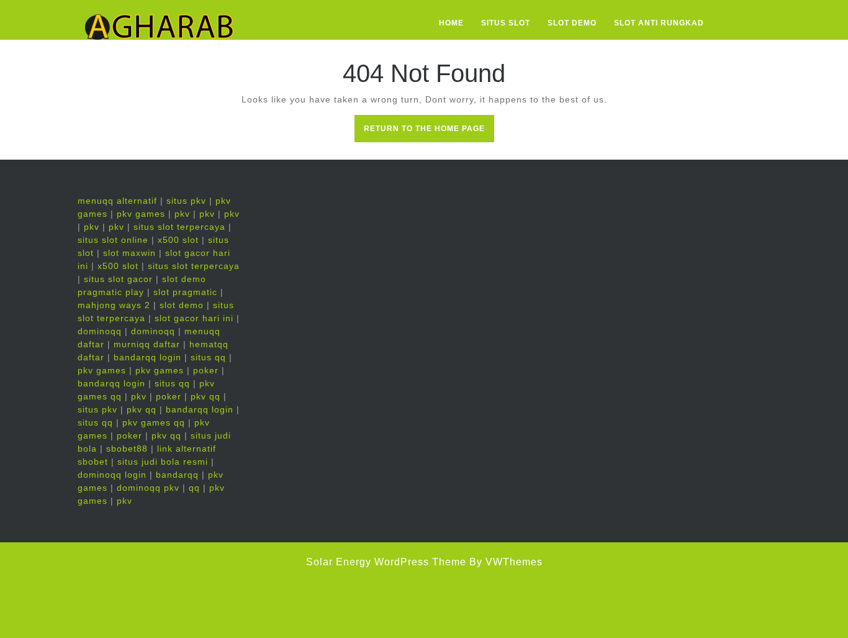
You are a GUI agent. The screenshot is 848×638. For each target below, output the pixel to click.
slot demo (182, 305)
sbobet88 (127, 448)
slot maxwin (129, 253)
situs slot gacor (118, 279)
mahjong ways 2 (114, 305)
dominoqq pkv (148, 488)
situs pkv (186, 201)
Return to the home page (429, 132)
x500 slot (178, 240)
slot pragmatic (185, 292)
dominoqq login (112, 475)
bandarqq (177, 475)
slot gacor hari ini (194, 318)
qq (194, 488)
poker (206, 370)
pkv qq (205, 396)
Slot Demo (572, 23)
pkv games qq (153, 422)
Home (451, 23)
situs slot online (113, 240)
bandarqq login (147, 357)
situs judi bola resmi (162, 462)
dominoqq (100, 331)
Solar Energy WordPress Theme (386, 562)
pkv (182, 214)
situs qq (208, 357)
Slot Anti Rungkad (659, 23)
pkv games (141, 214)
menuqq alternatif (117, 201)
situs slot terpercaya (179, 227)
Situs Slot (505, 23)
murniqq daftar (147, 344)
